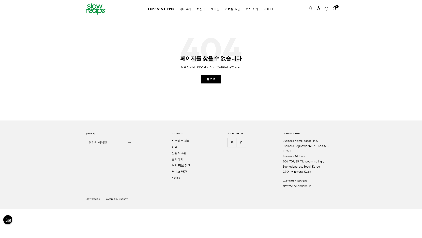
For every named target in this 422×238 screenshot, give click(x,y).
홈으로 (211, 79)
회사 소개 (252, 9)
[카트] (334, 9)
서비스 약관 (179, 171)
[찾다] (311, 9)
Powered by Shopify (116, 198)
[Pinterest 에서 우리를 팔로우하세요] (241, 142)
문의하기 (177, 159)
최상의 (200, 9)
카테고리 (185, 9)
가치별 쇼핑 (232, 9)
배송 (174, 147)
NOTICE (268, 9)
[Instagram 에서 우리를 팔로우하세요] (232, 142)
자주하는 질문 (180, 141)
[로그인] (319, 9)
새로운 (215, 9)
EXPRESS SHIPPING (161, 9)
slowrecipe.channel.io (297, 186)
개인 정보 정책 (181, 165)
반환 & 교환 (178, 153)
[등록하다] (129, 142)
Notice (175, 177)
